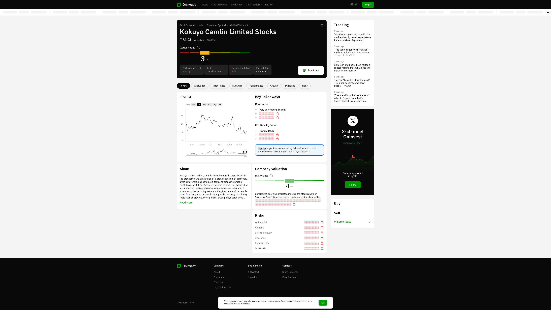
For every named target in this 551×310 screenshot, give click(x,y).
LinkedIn (252, 277)
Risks (305, 85)
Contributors (220, 277)
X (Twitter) (253, 272)
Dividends (290, 85)
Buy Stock (313, 70)
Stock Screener (219, 4)
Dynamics (237, 85)
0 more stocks (342, 221)
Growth (274, 85)
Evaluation (199, 85)
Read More (186, 202)
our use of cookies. (242, 303)
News (205, 4)
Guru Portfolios (254, 4)
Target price (219, 85)
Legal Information (223, 287)
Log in (368, 4)
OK (322, 302)
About (217, 272)
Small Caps (236, 4)
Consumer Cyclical (216, 25)
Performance (256, 85)
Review (268, 4)
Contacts (218, 282)
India (201, 25)
